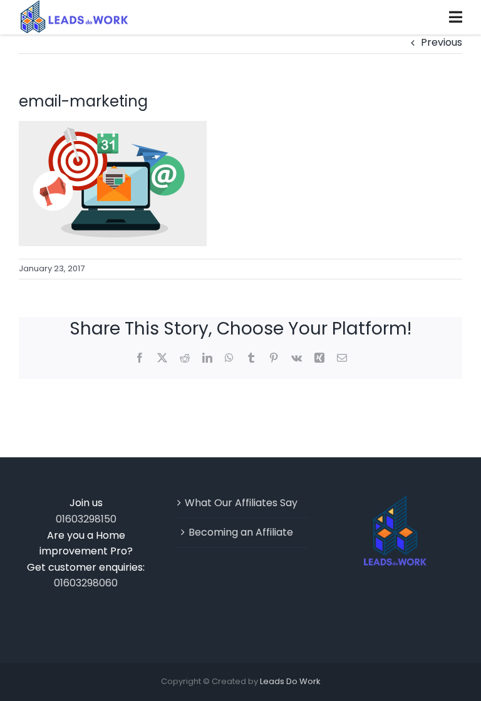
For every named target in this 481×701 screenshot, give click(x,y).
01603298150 (86, 519)
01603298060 (86, 583)
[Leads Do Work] (73, 17)
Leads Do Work (290, 681)
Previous (441, 42)
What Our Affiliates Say (241, 503)
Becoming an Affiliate (241, 532)
